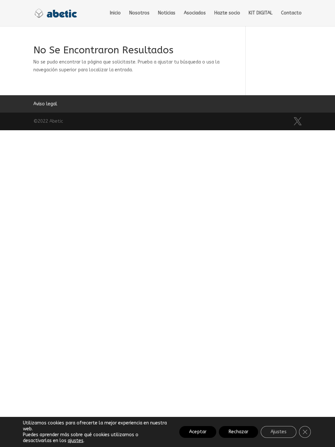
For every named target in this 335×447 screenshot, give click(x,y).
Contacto (291, 13)
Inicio (115, 13)
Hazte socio (227, 13)
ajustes (75, 440)
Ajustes (279, 432)
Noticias (166, 13)
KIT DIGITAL (261, 13)
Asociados (195, 13)
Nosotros (139, 13)
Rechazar (238, 432)
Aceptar (197, 432)
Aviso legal (45, 104)
